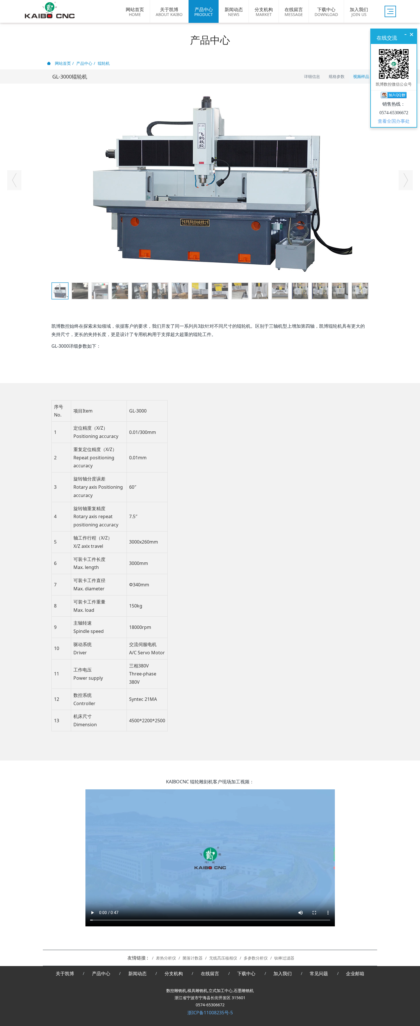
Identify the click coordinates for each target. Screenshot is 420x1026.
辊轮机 (104, 63)
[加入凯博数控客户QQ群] (394, 96)
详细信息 (312, 76)
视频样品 (361, 76)
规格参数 (337, 76)
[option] (210, 183)
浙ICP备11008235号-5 (210, 1012)
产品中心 (84, 63)
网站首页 (62, 63)
